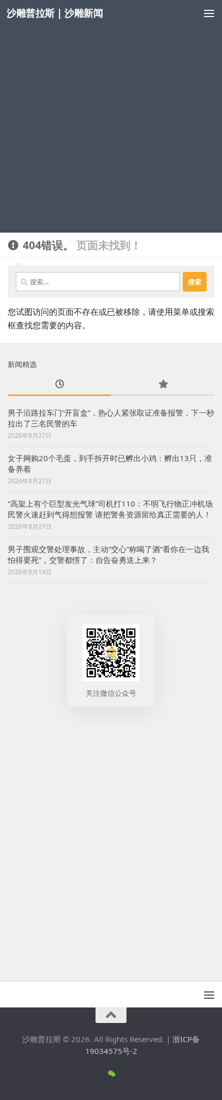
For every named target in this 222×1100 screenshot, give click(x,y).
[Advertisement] (111, 116)
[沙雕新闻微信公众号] (111, 1074)
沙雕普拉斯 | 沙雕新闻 (55, 13)
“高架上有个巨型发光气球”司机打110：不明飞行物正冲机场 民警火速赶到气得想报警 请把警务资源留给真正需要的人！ (110, 509)
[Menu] (209, 13)
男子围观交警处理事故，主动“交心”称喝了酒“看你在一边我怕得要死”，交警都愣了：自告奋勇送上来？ (108, 554)
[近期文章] (59, 385)
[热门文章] (162, 385)
